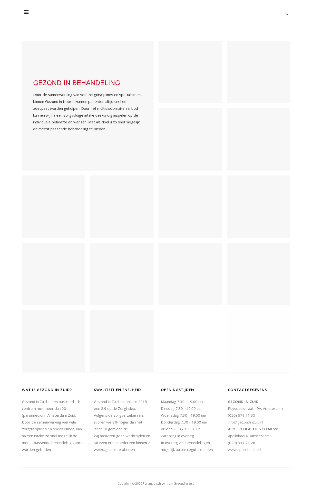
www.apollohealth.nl (244, 449)
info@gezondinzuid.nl (245, 422)
